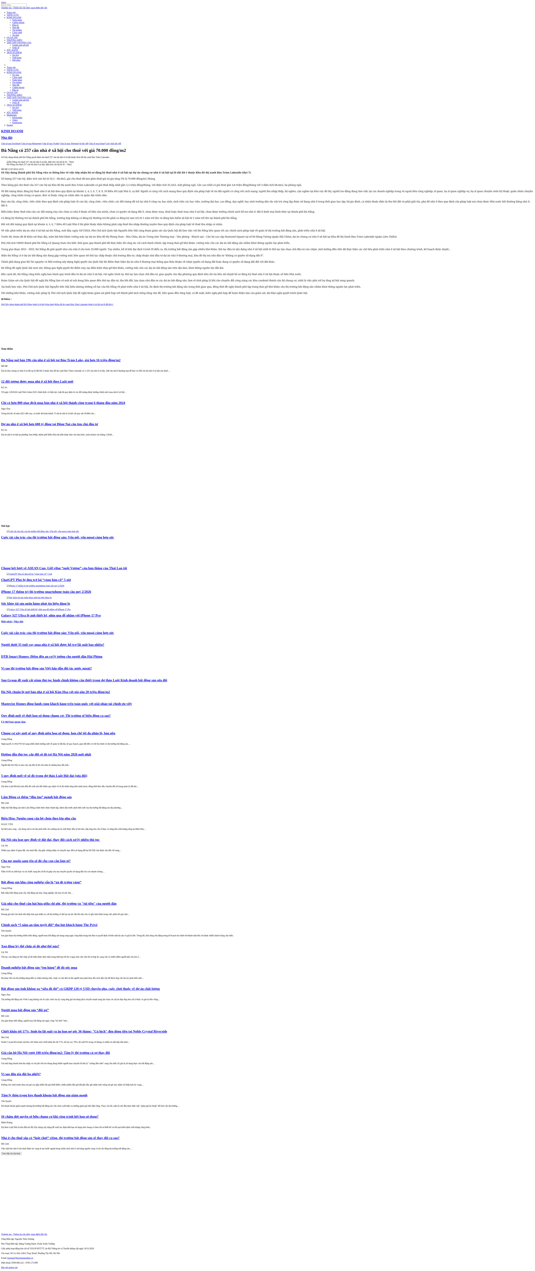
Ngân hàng (17, 20)
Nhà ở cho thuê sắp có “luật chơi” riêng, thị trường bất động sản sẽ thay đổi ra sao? (60, 1138)
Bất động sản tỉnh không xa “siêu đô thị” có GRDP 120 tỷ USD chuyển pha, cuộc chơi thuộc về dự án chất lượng (80, 989)
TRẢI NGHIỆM (14, 52)
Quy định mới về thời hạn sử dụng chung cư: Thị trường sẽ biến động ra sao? (56, 715)
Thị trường (17, 30)
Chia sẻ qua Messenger (31, 143)
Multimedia (12, 115)
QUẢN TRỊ (12, 37)
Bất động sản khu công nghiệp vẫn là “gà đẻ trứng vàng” (41, 882)
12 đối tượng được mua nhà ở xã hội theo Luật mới (37, 381)
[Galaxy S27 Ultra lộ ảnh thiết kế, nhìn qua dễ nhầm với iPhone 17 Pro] (39, 609)
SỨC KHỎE (12, 50)
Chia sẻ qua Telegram (69, 143)
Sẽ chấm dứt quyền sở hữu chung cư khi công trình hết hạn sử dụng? (50, 1116)
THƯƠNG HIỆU (14, 40)
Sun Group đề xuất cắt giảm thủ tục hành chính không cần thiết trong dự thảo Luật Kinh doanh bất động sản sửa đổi (84, 680)
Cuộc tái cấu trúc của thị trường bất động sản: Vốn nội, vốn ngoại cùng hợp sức (57, 537)
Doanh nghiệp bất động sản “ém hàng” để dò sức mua (39, 967)
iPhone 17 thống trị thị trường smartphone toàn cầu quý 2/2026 (46, 591)
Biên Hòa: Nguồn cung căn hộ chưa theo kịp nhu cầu (38, 818)
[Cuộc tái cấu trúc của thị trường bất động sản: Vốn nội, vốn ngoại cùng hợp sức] (43, 531)
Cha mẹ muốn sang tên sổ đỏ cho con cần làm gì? (36, 861)
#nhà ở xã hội (39, 304)
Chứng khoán (18, 22)
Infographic (17, 117)
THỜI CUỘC (13, 15)
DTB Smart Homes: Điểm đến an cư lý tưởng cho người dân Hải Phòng (51, 656)
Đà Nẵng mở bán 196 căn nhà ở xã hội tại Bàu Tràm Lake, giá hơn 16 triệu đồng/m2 (61, 360)
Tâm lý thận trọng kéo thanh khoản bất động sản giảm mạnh (44, 1095)
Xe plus (15, 35)
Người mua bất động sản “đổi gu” (25, 1010)
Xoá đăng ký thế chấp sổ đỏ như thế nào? (30, 946)
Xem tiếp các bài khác (11, 1154)
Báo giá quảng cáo (9, 1267)
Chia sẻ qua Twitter (50, 143)
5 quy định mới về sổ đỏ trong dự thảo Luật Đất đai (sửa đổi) (44, 775)
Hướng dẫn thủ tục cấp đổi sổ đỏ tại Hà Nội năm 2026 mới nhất (46, 754)
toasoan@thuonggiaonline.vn (20, 1258)
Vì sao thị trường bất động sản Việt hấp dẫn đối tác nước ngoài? (46, 668)
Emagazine (17, 122)
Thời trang (16, 57)
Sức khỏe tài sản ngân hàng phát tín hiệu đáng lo (35, 603)
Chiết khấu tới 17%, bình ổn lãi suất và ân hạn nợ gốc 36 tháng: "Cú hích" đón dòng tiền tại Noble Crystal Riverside (84, 1031)
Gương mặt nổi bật (20, 45)
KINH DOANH (14, 17)
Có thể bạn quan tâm (13, 721)
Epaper (10, 125)
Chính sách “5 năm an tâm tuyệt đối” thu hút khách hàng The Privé (49, 925)
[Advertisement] (84, 325)
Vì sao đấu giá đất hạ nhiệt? (21, 1074)
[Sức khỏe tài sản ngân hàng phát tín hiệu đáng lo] (29, 597)
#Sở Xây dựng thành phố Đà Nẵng (16, 304)
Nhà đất (15, 27)
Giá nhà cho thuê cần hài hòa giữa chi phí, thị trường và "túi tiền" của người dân (58, 903)
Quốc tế (15, 47)
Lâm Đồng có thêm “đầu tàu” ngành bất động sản (36, 797)
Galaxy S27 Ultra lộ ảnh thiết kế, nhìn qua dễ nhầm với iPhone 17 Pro (51, 615)
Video (15, 120)
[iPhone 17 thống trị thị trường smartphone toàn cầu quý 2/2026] (35, 586)
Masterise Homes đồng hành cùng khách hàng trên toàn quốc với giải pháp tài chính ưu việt (66, 704)
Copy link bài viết (113, 143)
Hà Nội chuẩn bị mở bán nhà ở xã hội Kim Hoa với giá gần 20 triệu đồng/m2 (55, 692)
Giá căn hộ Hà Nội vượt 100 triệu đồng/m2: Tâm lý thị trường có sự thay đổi (55, 1052)
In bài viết (83, 143)
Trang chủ (11, 12)
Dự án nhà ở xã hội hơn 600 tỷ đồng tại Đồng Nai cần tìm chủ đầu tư (49, 424)
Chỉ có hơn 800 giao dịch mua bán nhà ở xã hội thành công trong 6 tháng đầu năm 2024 (63, 403)
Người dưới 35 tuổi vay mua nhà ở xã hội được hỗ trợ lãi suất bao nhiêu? (52, 644)
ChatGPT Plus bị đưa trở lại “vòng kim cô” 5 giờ (36, 580)
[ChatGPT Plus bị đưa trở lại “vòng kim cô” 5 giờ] (29, 574)
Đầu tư (15, 25)
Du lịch (15, 55)
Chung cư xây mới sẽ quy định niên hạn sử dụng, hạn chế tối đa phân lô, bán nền (58, 733)
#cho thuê (49, 304)
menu (3, 2)
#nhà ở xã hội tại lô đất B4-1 (100, 304)
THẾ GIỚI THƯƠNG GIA (19, 42)
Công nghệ (17, 32)
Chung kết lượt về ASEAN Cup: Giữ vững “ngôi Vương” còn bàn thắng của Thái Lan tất (64, 568)
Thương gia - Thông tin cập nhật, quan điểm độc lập (24, 8)
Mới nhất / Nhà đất (12, 621)
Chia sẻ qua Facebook (11, 143)
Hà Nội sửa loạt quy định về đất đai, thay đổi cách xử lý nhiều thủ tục (50, 839)
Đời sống (16, 60)
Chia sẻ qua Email (97, 143)
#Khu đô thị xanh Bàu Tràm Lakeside (71, 304)
